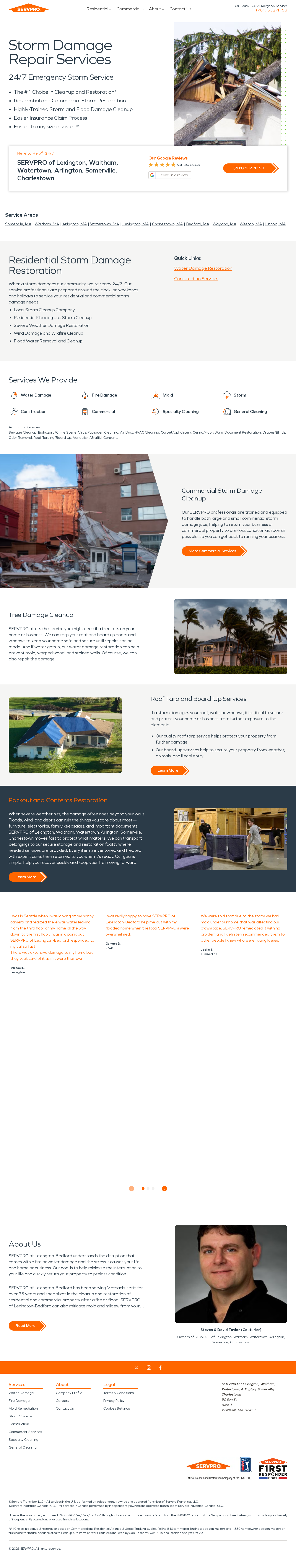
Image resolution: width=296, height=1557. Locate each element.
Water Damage (21, 1393)
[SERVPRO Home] (29, 7)
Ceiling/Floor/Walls (208, 432)
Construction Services (196, 278)
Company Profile (69, 1393)
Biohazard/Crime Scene (57, 432)
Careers (62, 1401)
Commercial (128, 9)
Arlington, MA (74, 224)
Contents (110, 438)
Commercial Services (25, 1432)
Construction (19, 1424)
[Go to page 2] (148, 1188)
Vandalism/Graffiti (87, 438)
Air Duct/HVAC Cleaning (139, 432)
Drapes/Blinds (274, 432)
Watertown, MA (104, 224)
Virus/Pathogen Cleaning (98, 432)
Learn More (168, 770)
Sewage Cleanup (22, 432)
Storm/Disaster (21, 1416)
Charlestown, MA (167, 224)
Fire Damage (19, 1401)
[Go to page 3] (153, 1188)
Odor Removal (20, 438)
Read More (25, 1325)
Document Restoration (242, 432)
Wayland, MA (224, 224)
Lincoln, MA (275, 224)
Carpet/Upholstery (176, 432)
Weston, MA (251, 224)
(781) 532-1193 (271, 10)
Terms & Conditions (118, 1393)
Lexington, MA (135, 224)
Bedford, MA (197, 224)
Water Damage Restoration (203, 268)
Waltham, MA (47, 224)
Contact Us (180, 8)
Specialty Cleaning (23, 1440)
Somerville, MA (18, 224)
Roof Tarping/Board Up (52, 438)
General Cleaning (23, 1447)
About (155, 9)
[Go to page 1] (143, 1188)
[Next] (164, 1188)
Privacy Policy (113, 1401)
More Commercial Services (212, 551)
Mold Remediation (23, 1408)
